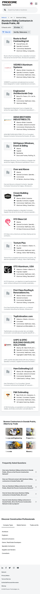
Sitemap (4, 586)
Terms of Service (6, 579)
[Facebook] (6, 568)
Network (6, 5)
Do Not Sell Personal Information (10, 582)
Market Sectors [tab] (21, 525)
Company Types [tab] (8, 525)
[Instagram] (14, 568)
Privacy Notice (5, 575)
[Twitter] (10, 568)
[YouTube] (18, 568)
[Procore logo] (9, 2)
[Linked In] (2, 568)
